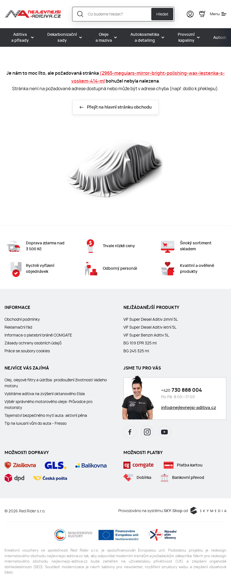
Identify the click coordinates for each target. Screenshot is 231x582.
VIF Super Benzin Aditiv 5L (146, 335)
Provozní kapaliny (186, 37)
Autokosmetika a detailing (144, 37)
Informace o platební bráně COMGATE (38, 335)
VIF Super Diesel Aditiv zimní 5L (150, 319)
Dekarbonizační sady (62, 37)
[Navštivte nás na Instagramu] (147, 432)
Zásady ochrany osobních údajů (33, 343)
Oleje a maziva (103, 37)
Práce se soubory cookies (27, 351)
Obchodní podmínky (22, 319)
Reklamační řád (18, 327)
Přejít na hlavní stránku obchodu (119, 107)
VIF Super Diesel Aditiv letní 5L (149, 327)
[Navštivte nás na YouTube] (164, 432)
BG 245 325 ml (136, 351)
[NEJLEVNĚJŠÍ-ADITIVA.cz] (33, 13)
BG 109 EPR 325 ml (140, 343)
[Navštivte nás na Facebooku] (129, 432)
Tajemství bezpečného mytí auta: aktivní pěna (46, 415)
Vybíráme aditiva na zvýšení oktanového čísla (45, 394)
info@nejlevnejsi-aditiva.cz (188, 407)
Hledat (162, 14)
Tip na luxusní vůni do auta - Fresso (35, 423)
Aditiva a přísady (20, 37)
